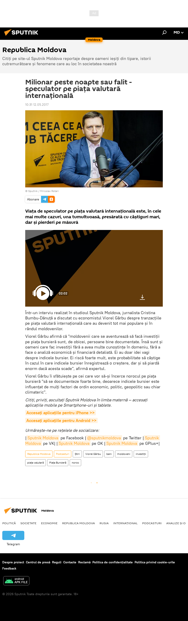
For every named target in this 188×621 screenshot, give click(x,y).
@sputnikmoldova (104, 437)
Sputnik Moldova (43, 437)
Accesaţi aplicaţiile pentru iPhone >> (60, 412)
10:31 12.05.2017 (37, 105)
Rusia (104, 523)
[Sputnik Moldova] (22, 36)
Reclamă (84, 562)
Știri (77, 454)
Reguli (56, 562)
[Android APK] (16, 581)
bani (109, 454)
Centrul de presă (38, 562)
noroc (75, 462)
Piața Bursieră (57, 462)
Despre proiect (13, 562)
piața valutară (35, 462)
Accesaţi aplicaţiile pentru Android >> (61, 420)
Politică (9, 523)
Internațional (125, 523)
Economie (49, 523)
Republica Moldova (38, 454)
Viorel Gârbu (93, 454)
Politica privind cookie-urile (155, 562)
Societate (28, 523)
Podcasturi (62, 454)
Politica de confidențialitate (112, 562)
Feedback (9, 568)
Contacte (69, 562)
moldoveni (123, 454)
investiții (141, 454)
